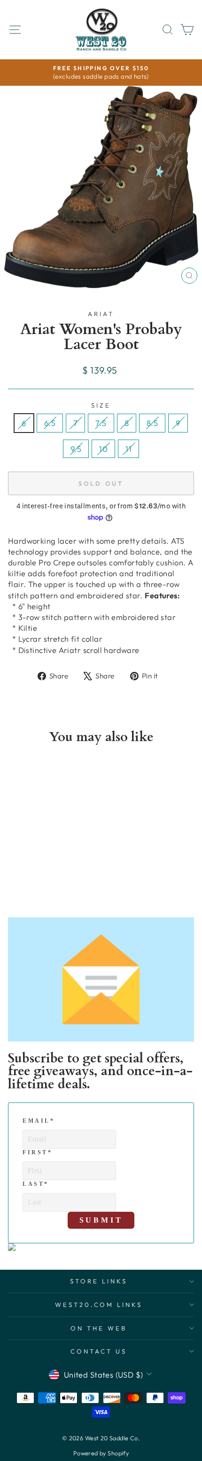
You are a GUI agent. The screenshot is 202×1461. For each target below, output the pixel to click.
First (38, 1152)
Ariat (101, 314)
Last (36, 1184)
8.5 (152, 423)
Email (39, 1121)
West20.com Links (99, 1304)
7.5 (100, 423)
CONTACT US (98, 1351)
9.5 (75, 449)
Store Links (98, 1281)
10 (103, 449)
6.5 (49, 423)
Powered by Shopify (101, 1453)
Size (101, 405)
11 (128, 449)
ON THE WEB (98, 1328)
